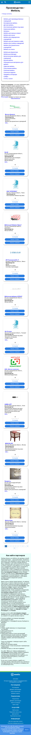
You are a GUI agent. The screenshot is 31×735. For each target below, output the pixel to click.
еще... (6, 122)
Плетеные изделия (9, 72)
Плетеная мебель (9, 70)
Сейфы (6, 76)
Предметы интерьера (10, 74)
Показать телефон (15, 131)
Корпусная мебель (9, 29)
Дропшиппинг (15, 713)
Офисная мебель (9, 66)
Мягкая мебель (8, 60)
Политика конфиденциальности (15, 723)
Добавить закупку (15, 693)
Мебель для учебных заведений (14, 43)
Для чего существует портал (15, 721)
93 (27, 546)
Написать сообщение (15, 134)
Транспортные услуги (15, 715)
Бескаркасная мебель (10, 23)
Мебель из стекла (9, 49)
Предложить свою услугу (15, 712)
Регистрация (4, 97)
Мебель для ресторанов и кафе (13, 41)
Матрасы (6, 31)
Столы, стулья (8, 78)
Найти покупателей (15, 691)
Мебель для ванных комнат (12, 33)
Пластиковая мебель (10, 68)
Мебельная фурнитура (11, 52)
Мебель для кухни (9, 35)
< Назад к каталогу (7, 13)
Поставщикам (15, 687)
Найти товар (15, 704)
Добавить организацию (15, 689)
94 (14, 548)
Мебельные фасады (10, 54)
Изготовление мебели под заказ (14, 27)
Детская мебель (8, 25)
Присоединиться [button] (15, 98)
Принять (27, 729)
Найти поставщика (15, 702)
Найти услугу (15, 710)
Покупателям (15, 698)
